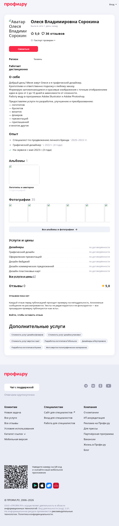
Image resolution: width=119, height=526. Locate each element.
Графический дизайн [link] (21, 252)
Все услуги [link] (10, 417)
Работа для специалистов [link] (59, 423)
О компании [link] (91, 412)
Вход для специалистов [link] (58, 417)
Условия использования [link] (19, 428)
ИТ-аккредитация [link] (94, 417)
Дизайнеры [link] (16, 247)
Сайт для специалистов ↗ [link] (59, 412)
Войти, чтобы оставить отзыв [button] (26, 314)
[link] (23, 49)
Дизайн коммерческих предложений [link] (31, 266)
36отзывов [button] (55, 33)
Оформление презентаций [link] (25, 256)
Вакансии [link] (89, 439)
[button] (43, 40)
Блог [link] (86, 450)
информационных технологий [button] (20, 508)
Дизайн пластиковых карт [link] (24, 271)
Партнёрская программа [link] (99, 433)
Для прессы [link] (91, 428)
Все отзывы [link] (11, 423)
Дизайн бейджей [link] (19, 261)
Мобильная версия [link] (16, 439)
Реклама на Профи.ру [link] (97, 423)
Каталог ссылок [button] (13, 433)
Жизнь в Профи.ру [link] (95, 444)
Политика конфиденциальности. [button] (35, 514)
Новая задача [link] (12, 412)
